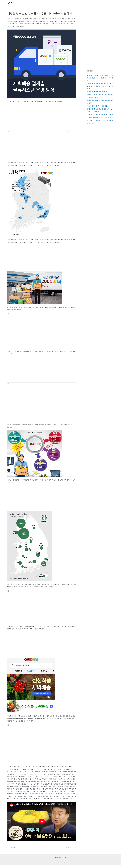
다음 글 (68, 847)
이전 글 (13, 847)
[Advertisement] (41, 117)
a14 (9, 3)
